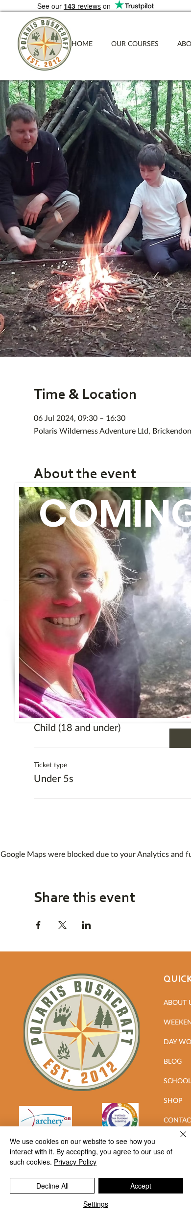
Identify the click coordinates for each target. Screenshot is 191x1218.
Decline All (52, 1186)
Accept (140, 1186)
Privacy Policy (75, 1162)
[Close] (177, 1140)
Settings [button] (95, 1204)
